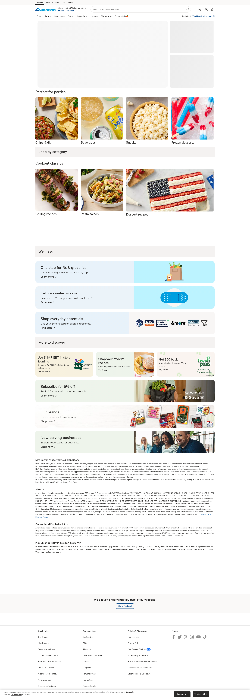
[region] (125, 694)
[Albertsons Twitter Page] (179, 637)
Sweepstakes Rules (46, 649)
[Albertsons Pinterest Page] (185, 637)
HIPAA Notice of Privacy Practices (142, 661)
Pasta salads (90, 214)
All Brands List (44, 680)
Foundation (88, 680)
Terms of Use (133, 637)
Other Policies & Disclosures (139, 674)
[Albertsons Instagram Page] (192, 637)
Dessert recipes (137, 214)
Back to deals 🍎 (121, 16)
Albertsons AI (209, 16)
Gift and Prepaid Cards (48, 655)
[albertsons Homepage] (45, 9)
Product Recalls (89, 686)
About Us (87, 649)
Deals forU (186, 16)
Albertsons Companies (93, 655)
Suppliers (87, 667)
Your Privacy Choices (137, 649)
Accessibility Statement (138, 655)
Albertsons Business (47, 686)
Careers (86, 661)
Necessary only (182, 694)
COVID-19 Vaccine (46, 667)
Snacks (131, 142)
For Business (68, 2)
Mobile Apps (43, 643)
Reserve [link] (61, 10)
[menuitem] (39, 16)
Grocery (39, 2)
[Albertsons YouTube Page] (199, 637)
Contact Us (87, 637)
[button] (72, 8)
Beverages (88, 142)
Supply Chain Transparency (140, 667)
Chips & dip (43, 142)
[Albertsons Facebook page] (174, 637)
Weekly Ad (197, 16)
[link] (49, 276)
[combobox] (140, 9)
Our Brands (43, 637)
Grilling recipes (46, 214)
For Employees (89, 674)
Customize (130, 692)
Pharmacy (56, 2)
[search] (187, 9)
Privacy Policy (134, 643)
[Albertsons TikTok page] (204, 637)
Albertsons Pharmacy (47, 674)
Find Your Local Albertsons (49, 661)
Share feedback (125, 606)
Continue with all (200, 694)
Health (47, 2)
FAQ (85, 643)
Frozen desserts (182, 142)
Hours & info (69, 10)
